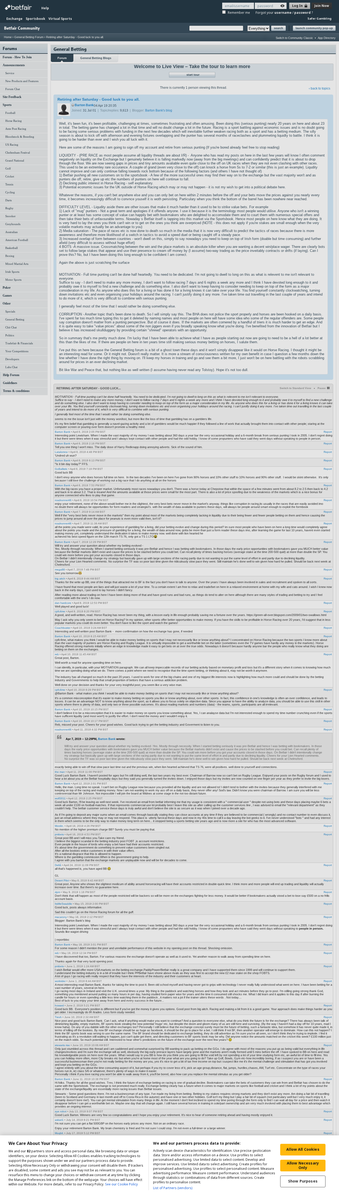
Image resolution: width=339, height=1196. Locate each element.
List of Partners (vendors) (172, 1188)
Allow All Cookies (302, 1149)
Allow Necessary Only (303, 1165)
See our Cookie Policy (121, 1184)
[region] (169, 1165)
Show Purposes (303, 1181)
